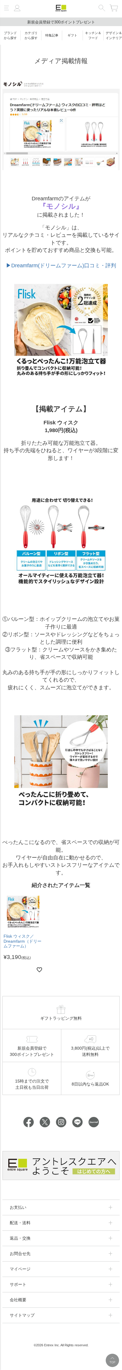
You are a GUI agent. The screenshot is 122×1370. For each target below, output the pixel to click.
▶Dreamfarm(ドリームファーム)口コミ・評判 (61, 265)
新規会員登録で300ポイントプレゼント (61, 22)
